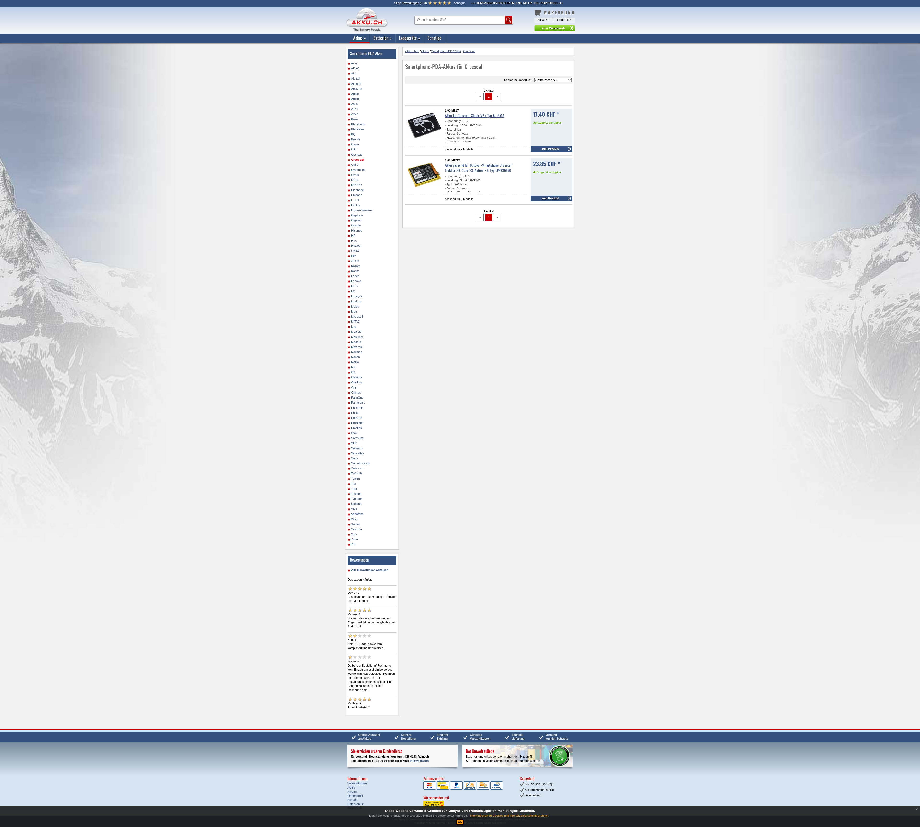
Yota (354, 534)
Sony (354, 458)
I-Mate (355, 250)
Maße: (451, 137)
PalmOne (357, 397)
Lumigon (357, 296)
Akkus (359, 38)
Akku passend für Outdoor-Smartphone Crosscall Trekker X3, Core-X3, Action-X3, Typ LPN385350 (478, 167)
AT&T (354, 109)
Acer (354, 63)
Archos (355, 99)
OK (460, 822)
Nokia (355, 362)
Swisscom (357, 468)
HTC (354, 240)
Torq (354, 488)
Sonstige (434, 38)
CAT (354, 149)
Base (354, 119)
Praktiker (357, 423)
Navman (356, 352)
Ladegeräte (409, 38)
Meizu (355, 306)
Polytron (356, 418)
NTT (354, 367)
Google (356, 225)
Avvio (354, 114)
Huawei (356, 245)
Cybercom (358, 169)
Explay (355, 205)
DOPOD (356, 185)
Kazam (355, 266)
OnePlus (356, 382)
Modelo (356, 342)
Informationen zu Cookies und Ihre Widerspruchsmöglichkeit (509, 815)
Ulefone (356, 504)
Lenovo (356, 281)
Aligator (356, 84)
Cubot (355, 164)
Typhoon (356, 499)
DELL (355, 180)
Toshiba (356, 494)
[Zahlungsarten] (463, 788)
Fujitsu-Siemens (361, 210)
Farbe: (451, 133)
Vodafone (357, 514)
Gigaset (356, 220)
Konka (355, 271)
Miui (354, 326)
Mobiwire (357, 337)
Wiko (354, 519)
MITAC (355, 321)
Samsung (357, 438)
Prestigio (357, 428)
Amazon (356, 89)
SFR (354, 443)
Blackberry (358, 124)
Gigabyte (357, 215)
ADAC (355, 68)
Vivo (354, 509)
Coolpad (356, 154)
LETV (354, 286)
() (410, 3)
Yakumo (356, 529)
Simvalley (357, 453)
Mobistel (356, 331)
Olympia (356, 377)
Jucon (355, 260)
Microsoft (357, 316)
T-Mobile (356, 473)
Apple (355, 94)
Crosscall (357, 159)
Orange (356, 392)
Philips (355, 413)
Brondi (355, 139)
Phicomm (357, 408)
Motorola (357, 347)
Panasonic (358, 402)
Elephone (357, 190)
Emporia (356, 195)
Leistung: (453, 125)
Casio (355, 144)
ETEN (355, 200)
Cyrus (355, 175)
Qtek (354, 433)
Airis (354, 73)
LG (353, 291)
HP (353, 235)
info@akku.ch (419, 761)
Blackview (357, 129)
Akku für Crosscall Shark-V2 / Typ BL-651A (474, 115)
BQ (353, 134)
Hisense (356, 230)
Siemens (357, 448)
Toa (353, 483)
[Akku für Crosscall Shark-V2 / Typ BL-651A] (424, 141)
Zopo (354, 539)
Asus (354, 104)
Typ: (449, 129)
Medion (356, 301)
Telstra (355, 478)
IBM (353, 255)
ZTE (353, 544)
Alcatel (355, 78)
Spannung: (454, 121)
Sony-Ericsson (360, 463)
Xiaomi (355, 524)
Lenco (355, 276)
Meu (354, 311)
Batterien (382, 38)
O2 (353, 372)
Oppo (354, 387)
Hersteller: (453, 141)
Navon (355, 357)
